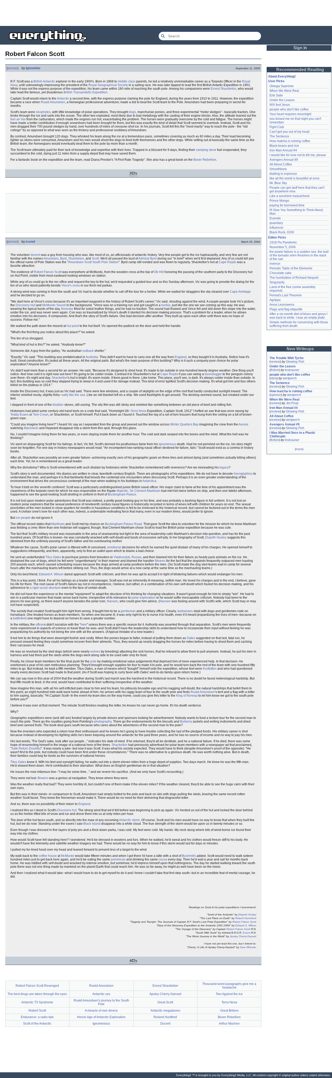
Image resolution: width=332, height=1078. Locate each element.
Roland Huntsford (245, 918)
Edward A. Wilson (51, 574)
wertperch (290, 378)
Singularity (277, 282)
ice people (23, 518)
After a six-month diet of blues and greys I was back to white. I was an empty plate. (298, 315)
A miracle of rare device (101, 1010)
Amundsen (51, 258)
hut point (73, 326)
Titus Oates (53, 557)
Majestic (122, 491)
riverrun (274, 263)
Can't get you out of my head (289, 132)
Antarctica (149, 481)
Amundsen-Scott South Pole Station (93, 262)
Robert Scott (37, 1010)
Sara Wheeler (248, 947)
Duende (275, 218)
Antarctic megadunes (165, 1010)
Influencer (276, 227)
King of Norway (187, 695)
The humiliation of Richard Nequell (294, 277)
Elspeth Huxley (215, 537)
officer (40, 624)
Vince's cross (70, 285)
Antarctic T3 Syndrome (37, 1002)
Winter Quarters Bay (184, 424)
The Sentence (279, 136)
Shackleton (76, 258)
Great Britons (229, 1010)
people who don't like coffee (289, 109)
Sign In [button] (300, 48)
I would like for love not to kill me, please (297, 155)
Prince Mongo (279, 200)
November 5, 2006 (282, 247)
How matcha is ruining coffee (289, 141)
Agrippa (275, 300)
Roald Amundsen (53, 102)
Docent (165, 1023)
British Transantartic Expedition (85, 92)
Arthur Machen (229, 1023)
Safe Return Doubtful (26, 748)
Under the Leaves (282, 100)
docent (35, 255)
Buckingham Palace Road (123, 524)
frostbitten (210, 668)
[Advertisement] (166, 13)
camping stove (206, 150)
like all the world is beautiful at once (294, 178)
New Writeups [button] (300, 349)
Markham (58, 524)
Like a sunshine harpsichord (289, 196)
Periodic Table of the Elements (290, 268)
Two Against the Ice (229, 994)
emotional (114, 547)
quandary (276, 223)
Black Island (91, 823)
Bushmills (189, 856)
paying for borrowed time (287, 205)
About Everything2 (282, 76)
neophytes (43, 112)
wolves (95, 651)
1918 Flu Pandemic (283, 242)
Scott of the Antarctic (37, 1023)
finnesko (67, 309)
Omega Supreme (281, 86)
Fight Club (276, 127)
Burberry (186, 721)
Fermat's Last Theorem (285, 295)
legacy (224, 467)
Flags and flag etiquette (285, 309)
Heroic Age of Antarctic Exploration (101, 1017)
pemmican (118, 859)
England (180, 357)
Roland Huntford (165, 1017)
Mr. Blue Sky (278, 183)
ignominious (167, 444)
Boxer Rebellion (204, 160)
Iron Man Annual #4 (283, 150)
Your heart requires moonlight (290, 114)
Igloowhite (33, 68)
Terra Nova (138, 411)
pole (93, 661)
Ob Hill (159, 272)
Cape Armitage (240, 291)
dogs (132, 112)
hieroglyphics (243, 473)
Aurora (243, 424)
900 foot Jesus (279, 105)
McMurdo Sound (54, 305)
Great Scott (165, 1002)
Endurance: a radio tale (37, 1017)
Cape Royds (227, 262)
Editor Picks (277, 237)
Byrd (63, 258)
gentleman (128, 611)
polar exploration (143, 597)
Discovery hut (67, 810)
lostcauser (292, 370)
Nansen (112, 601)
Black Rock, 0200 (281, 232)
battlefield (20, 618)
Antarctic (49, 81)
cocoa (162, 859)
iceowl (30, 241)
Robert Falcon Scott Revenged (37, 986)
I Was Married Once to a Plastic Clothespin (292, 434)
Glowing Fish (295, 361)
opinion (276, 395)
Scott (95, 258)
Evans (246, 932)
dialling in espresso (283, 174)
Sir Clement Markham (145, 491)
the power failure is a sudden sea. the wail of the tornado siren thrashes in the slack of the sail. (299, 255)
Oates (191, 638)
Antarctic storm (129, 820)
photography (103, 721)
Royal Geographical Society (108, 85)
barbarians (185, 611)
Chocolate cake (280, 273)
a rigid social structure (45, 588)
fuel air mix (18, 119)
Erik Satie (276, 95)
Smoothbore (278, 169)
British (37, 81)
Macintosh (31, 428)
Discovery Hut (25, 305)
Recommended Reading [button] (300, 69)
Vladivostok (122, 557)
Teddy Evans (19, 414)
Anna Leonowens (281, 304)
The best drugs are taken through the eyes (37, 994)
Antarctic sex (101, 994)
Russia (136, 557)
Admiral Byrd (148, 258)
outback (88, 351)
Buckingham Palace (122, 494)
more (299, 449)
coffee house (48, 856)
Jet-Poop (292, 403)
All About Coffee (280, 164)
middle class (126, 81)
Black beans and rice (284, 146)
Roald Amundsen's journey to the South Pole (101, 1002)
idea (274, 378)
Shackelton (59, 378)
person (12, 68)
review (275, 361)
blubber (58, 405)
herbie (165, 305)
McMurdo (67, 856)
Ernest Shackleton (223, 88)
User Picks (276, 81)
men (84, 624)
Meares (160, 561)
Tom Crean (41, 414)
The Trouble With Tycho (286, 358)
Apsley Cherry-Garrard (243, 936)
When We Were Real (284, 91)
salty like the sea (73, 395)
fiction (275, 370)
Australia (92, 357)
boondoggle (213, 374)
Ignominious (101, 1023)
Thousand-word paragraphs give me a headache (229, 985)
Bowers (43, 778)
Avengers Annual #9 (283, 160)
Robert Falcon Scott (47, 272)
